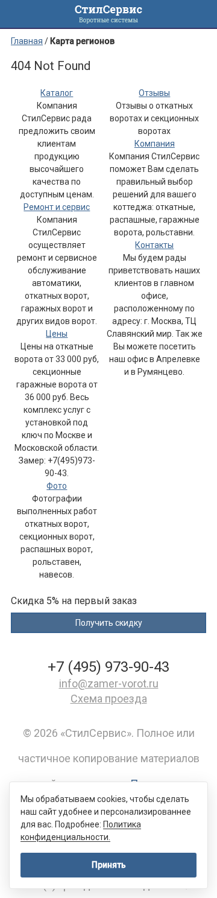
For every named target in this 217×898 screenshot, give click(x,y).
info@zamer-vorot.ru (109, 683)
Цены (57, 334)
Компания (154, 143)
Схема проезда (109, 698)
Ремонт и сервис (57, 207)
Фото (56, 486)
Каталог (56, 93)
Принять (109, 865)
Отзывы (154, 93)
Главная (27, 41)
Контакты (154, 245)
